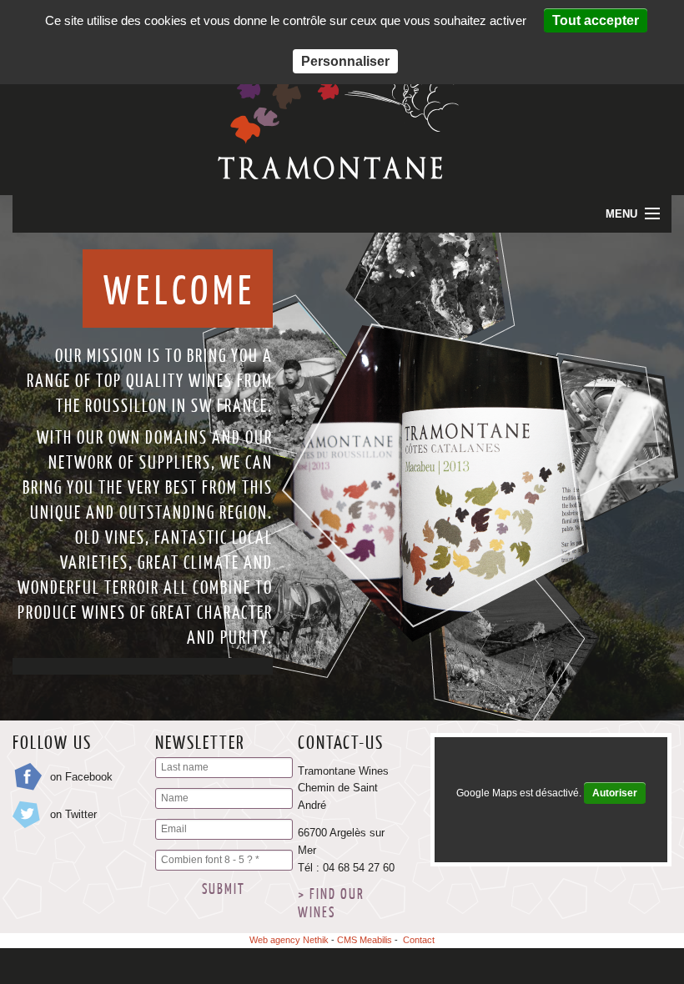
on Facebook (81, 777)
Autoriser (614, 793)
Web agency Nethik (289, 940)
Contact (419, 940)
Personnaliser (345, 61)
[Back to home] (342, 175)
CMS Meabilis (364, 940)
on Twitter (73, 814)
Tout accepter (595, 20)
